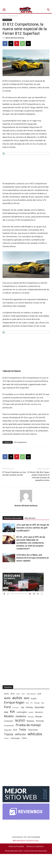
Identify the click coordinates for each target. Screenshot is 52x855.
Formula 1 (15, 707)
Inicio (4, 16)
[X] (10, 43)
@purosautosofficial (26, 840)
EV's (27, 703)
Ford (7, 707)
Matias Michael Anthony (15, 38)
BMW (26, 698)
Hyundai (39, 707)
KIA (12, 711)
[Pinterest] (16, 43)
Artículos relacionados (13, 518)
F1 (32, 703)
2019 (12, 693)
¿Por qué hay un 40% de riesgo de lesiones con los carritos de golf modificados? (32, 527)
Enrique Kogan (14, 702)
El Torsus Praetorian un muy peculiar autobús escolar (14, 473)
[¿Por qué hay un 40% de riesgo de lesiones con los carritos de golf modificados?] (9, 527)
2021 (23, 694)
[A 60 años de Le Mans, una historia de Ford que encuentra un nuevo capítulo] (9, 557)
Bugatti (33, 698)
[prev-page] (4, 567)
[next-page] (8, 567)
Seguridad (7, 730)
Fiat (42, 703)
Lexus (31, 712)
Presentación (9, 725)
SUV (15, 729)
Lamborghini (22, 712)
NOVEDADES (13, 16)
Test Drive (33, 730)
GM (22, 707)
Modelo (9, 716)
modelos (21, 716)
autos (17, 697)
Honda (29, 707)
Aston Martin (31, 694)
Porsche (40, 721)
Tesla (22, 729)
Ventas (6, 738)
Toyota (8, 734)
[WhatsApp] (22, 43)
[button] (4, 9)
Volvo (24, 738)
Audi (39, 693)
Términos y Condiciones (35, 846)
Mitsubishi (39, 712)
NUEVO (20, 720)
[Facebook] (5, 43)
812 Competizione (20, 442)
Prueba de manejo (28, 725)
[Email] (28, 43)
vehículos (35, 734)
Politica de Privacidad (16, 846)
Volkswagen (15, 738)
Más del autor (30, 518)
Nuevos (30, 720)
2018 (6, 693)
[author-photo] (26, 502)
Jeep (6, 712)
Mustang (31, 717)
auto (7, 698)
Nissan (38, 716)
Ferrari (37, 703)
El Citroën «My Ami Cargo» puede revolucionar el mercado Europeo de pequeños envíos (38, 476)
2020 (18, 694)
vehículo (20, 734)
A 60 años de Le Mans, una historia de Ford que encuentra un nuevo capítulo (32, 558)
